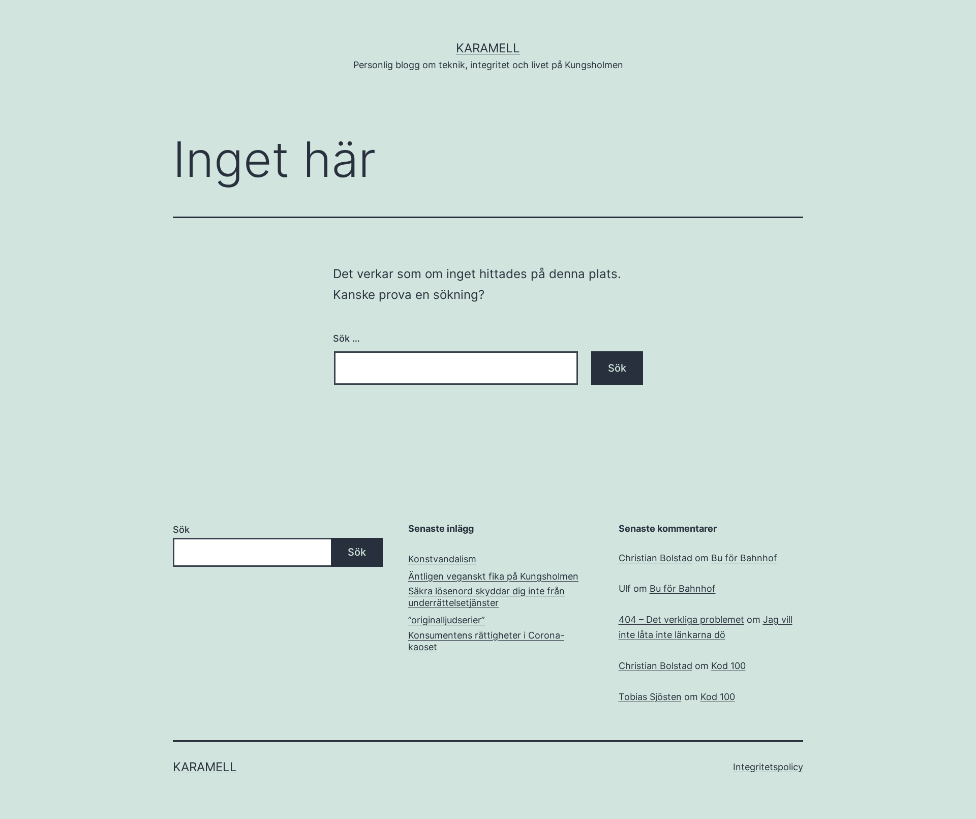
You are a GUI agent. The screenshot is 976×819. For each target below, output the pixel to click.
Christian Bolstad (655, 558)
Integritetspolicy (768, 767)
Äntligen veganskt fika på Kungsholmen (493, 576)
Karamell (488, 48)
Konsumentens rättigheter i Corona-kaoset (486, 641)
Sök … (346, 338)
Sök (181, 529)
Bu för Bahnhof (744, 558)
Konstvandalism (442, 559)
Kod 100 (728, 665)
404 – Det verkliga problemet (681, 619)
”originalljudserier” (446, 620)
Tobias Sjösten (650, 696)
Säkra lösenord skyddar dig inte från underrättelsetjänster (486, 597)
